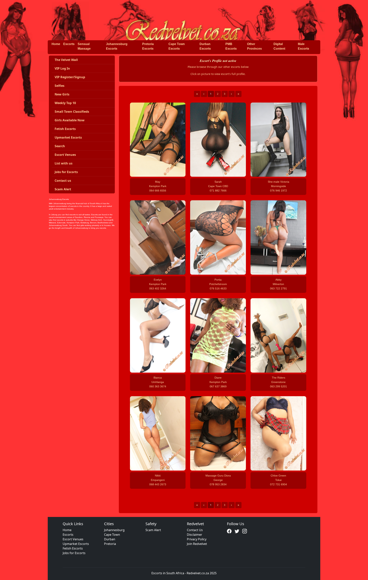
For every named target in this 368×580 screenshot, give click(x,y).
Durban (109, 539)
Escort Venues (73, 539)
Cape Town (112, 534)
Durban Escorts (205, 46)
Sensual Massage (84, 46)
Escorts (69, 44)
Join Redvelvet (197, 544)
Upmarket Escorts (76, 544)
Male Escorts (303, 46)
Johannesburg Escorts (116, 46)
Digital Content (279, 46)
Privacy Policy (196, 539)
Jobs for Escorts (74, 553)
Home (56, 44)
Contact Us (195, 530)
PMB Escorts (231, 46)
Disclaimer (194, 534)
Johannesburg (114, 530)
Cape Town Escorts (176, 46)
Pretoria (110, 544)
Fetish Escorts (73, 548)
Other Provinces (254, 46)
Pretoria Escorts (148, 46)
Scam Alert (153, 530)
